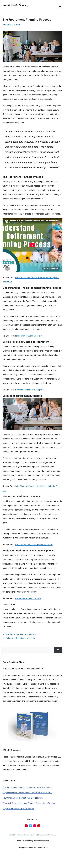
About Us (12, 835)
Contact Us (51, 835)
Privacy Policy (23, 835)
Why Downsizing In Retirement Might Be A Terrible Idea (27, 792)
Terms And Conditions (38, 835)
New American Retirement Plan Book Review (23, 798)
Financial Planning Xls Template (29, 390)
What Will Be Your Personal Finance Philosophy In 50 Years (29, 803)
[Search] (58, 650)
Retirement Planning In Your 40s (20, 638)
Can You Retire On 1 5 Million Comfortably (34, 544)
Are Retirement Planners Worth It (21, 634)
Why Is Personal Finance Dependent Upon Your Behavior (28, 787)
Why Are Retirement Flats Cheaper (18, 808)
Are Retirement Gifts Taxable (28, 598)
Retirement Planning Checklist (28, 336)
